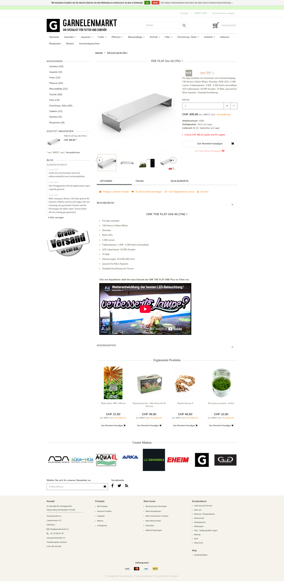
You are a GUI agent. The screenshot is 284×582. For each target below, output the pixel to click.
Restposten (55, 43)
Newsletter (150, 525)
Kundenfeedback (201, 555)
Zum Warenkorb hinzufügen (112, 425)
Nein (155, 3)
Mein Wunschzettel (153, 521)
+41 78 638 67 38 (56, 533)
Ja (147, 3)
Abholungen (198, 526)
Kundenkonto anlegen (223, 13)
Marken (70, 43)
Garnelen (69, 37)
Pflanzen (116, 37)
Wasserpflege (135, 37)
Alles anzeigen (57, 217)
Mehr (205, 73)
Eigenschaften (106, 345)
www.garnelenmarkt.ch (56, 538)
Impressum (198, 543)
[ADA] (58, 460)
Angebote (101, 516)
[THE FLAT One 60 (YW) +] (107, 162)
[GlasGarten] (225, 460)
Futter (101, 37)
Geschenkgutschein (89, 43)
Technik (154, 37)
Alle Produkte (102, 506)
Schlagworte (180, 181)
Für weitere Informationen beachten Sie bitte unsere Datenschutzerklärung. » (197, 3)
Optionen (106, 181)
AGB (196, 539)
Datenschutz (199, 518)
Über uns (197, 510)
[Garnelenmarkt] (201, 460)
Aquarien (86, 37)
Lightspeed (148, 576)
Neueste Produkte (104, 511)
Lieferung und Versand (203, 506)
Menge (185, 100)
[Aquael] (106, 460)
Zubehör (208, 37)
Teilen (139, 181)
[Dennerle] (154, 460)
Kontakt (184, 13)
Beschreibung (105, 203)
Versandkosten (73, 152)
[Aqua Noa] (82, 460)
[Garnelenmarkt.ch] (93, 25)
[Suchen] (184, 25)
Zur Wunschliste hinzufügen (208, 151)
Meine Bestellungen (153, 511)
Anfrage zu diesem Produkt (115, 191)
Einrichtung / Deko (187, 37)
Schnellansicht (113, 392)
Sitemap (197, 535)
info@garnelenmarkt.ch (59, 529)
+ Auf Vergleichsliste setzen (181, 191)
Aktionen (224, 37)
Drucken (204, 191)
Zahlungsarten (200, 522)
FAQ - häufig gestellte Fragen (205, 530)
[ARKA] (130, 457)
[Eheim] (178, 460)
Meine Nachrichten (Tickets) (157, 516)
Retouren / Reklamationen (204, 514)
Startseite (54, 37)
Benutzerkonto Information (156, 506)
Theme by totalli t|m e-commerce (166, 576)
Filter (168, 37)
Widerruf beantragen (154, 530)
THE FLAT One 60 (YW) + (117, 53)
